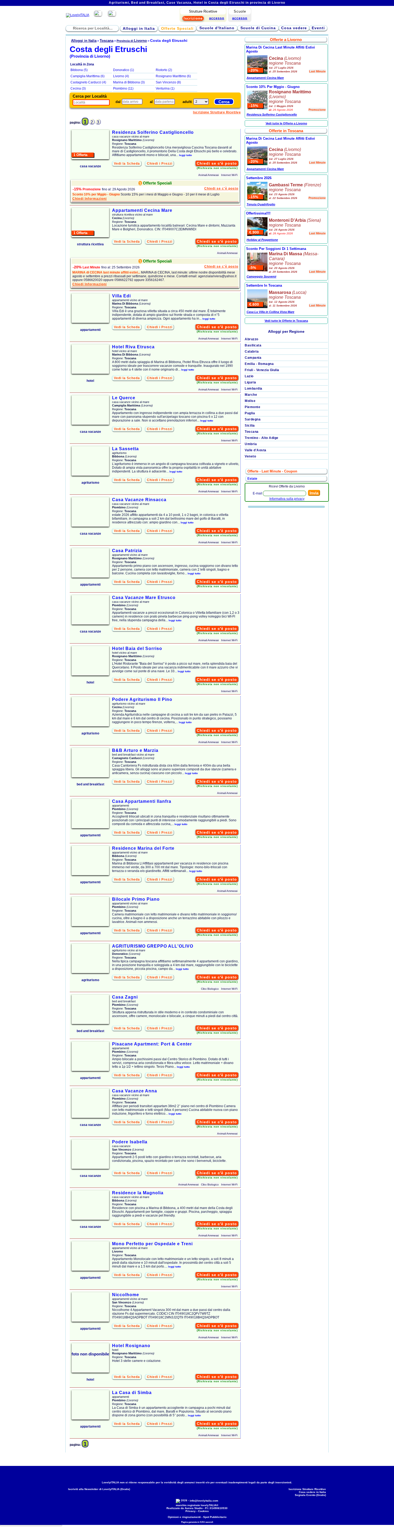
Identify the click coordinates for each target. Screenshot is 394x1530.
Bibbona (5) (79, 70)
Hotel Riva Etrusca (133, 347)
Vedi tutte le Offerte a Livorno (286, 123)
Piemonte (252, 407)
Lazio (249, 376)
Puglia (250, 413)
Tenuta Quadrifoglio (261, 204)
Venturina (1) (165, 88)
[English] (112, 15)
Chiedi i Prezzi (159, 163)
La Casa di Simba (132, 1392)
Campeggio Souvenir (261, 276)
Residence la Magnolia (137, 1193)
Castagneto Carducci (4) (88, 82)
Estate (252, 479)
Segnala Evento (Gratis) (310, 1495)
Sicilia (250, 425)
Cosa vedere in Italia (312, 1492)
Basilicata (253, 345)
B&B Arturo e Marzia (135, 750)
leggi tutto (185, 155)
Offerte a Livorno (286, 39)
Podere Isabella (129, 1142)
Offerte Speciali (177, 28)
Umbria (251, 444)
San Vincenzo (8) (168, 82)
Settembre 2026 (259, 178)
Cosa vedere (294, 28)
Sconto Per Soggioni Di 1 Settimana (276, 249)
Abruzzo (251, 339)
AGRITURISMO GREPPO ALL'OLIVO (152, 946)
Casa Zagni (125, 997)
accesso (239, 18)
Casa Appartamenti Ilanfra (141, 801)
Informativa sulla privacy (286, 499)
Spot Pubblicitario (214, 1517)
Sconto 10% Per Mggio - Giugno (273, 87)
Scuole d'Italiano (217, 28)
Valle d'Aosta (255, 450)
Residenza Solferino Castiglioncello (153, 132)
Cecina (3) (78, 88)
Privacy (190, 1511)
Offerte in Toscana (286, 130)
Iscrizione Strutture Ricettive (217, 112)
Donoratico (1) (123, 70)
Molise (250, 401)
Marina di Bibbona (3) (129, 82)
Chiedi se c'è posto (217, 163)
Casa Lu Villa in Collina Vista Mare (270, 311)
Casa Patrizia (127, 550)
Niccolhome (125, 1294)
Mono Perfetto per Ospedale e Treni (152, 1243)
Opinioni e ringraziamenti (184, 1517)
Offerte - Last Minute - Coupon (272, 471)
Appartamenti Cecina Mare (142, 210)
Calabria (252, 351)
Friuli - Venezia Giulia (262, 370)
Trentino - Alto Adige (261, 438)
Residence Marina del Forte (143, 848)
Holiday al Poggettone (262, 239)
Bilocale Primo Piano (136, 899)
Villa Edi (121, 296)
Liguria (250, 382)
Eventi (318, 28)
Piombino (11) (123, 88)
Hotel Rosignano (131, 1345)
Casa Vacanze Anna (134, 1091)
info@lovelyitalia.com (204, 1500)
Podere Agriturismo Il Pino (142, 699)
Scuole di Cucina (258, 28)
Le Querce (123, 398)
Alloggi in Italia (139, 28)
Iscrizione (193, 18)
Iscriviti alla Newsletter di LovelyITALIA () (99, 1489)
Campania (253, 358)
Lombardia (253, 388)
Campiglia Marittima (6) (87, 76)
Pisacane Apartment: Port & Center (152, 1044)
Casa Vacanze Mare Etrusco (144, 597)
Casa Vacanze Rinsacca (139, 499)
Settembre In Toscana (264, 285)
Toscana (252, 432)
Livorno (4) (121, 76)
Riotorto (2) (164, 70)
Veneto (250, 456)
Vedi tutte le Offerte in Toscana (286, 320)
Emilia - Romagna (259, 364)
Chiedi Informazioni (89, 199)
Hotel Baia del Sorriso (137, 648)
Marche (251, 395)
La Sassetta (125, 448)
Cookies (203, 1511)
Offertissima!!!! (258, 213)
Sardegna (253, 419)
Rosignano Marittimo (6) (173, 76)
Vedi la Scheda (127, 163)
